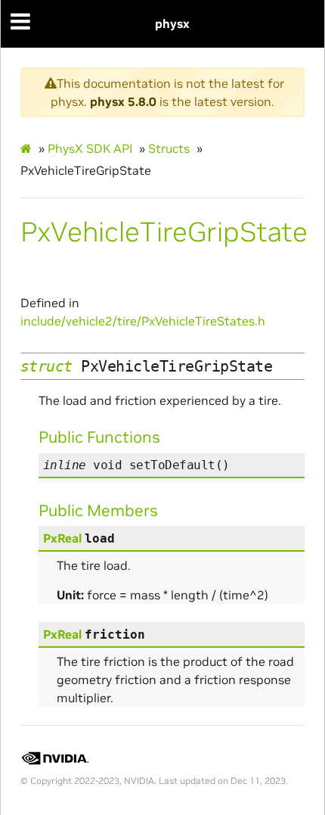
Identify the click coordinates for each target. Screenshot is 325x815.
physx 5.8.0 (123, 101)
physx (172, 23)
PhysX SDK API (90, 148)
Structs (169, 148)
